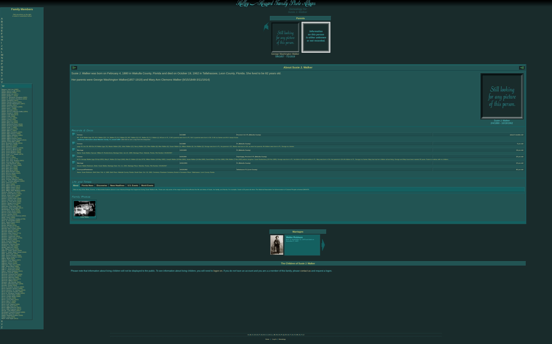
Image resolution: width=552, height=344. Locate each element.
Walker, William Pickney (9, 138)
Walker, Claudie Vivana (9, 102)
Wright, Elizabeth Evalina (10, 315)
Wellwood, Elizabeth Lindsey (11, 219)
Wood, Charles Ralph (9, 295)
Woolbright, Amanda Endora (11, 312)
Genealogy (282, 339)
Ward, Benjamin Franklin (10, 143)
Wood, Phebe (6, 302)
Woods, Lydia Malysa (9, 310)
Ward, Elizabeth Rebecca (10, 148)
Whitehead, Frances (8, 244)
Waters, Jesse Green (9, 195)
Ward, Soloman (7, 176)
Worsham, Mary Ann (8, 314)
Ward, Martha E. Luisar (9, 165)
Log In (274, 339)
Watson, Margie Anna (9, 203)
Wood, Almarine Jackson (10, 288)
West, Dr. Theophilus (9, 220)
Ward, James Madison (9, 151)
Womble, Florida (7, 285)
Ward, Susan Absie (8, 178)
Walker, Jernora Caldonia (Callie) (12, 111)
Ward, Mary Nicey (7, 170)
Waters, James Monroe (9, 193)
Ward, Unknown (7, 182)
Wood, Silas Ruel (7, 306)
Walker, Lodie (6, 116)
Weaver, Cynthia (7, 214)
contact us (305, 271)
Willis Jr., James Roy (8, 269)
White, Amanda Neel (8, 241)
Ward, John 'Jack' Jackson (10, 160)
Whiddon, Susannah (9, 236)
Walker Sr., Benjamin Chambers (12, 97)
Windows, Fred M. (7, 272)
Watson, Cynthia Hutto (9, 198)
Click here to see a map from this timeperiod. (136, 139)
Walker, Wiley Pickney (9, 133)
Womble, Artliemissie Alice (10, 284)
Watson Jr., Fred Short (9, 201)
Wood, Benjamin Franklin (10, 291)
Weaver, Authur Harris (9, 212)
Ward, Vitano (6, 184)
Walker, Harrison (7, 105)
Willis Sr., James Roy (8, 268)
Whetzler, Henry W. (8, 230)
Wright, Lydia (6, 317)
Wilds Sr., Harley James (9, 250)
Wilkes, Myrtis (6, 258)
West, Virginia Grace (8, 222)
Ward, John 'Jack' (7, 159)
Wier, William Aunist (8, 249)
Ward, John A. (6, 157)
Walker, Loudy (6, 119)
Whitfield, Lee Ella (8, 246)
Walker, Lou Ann (7, 118)
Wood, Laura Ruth (8, 299)
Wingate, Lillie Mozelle (9, 282)
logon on (217, 271)
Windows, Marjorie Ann (9, 276)
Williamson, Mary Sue (9, 265)
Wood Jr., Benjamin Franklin (11, 293)
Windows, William (7, 280)
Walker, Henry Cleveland (10, 107)
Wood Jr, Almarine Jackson (10, 287)
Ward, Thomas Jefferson (10, 179)
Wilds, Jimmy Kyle (7, 254)
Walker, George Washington (11, 103)
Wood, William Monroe (9, 307)
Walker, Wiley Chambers (9, 132)
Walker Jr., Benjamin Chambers (12, 99)
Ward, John (6, 156)
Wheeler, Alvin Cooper (9, 228)
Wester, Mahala (7, 225)
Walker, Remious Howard (10, 126)
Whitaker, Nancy (7, 239)
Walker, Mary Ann (7, 121)
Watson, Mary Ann (8, 205)
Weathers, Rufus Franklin (10, 208)
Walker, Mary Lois (7, 122)
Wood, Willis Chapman (9, 309)
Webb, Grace (6, 217)
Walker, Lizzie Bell (7, 114)
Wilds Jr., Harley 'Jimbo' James (12, 252)
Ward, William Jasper (8, 187)
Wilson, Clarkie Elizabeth (10, 271)
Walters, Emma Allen (8, 141)
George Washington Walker (285, 54)
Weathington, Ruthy (8, 209)
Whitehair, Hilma (7, 242)
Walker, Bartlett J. (7, 96)
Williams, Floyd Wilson (9, 260)
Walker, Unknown (7, 129)
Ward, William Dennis (8, 186)
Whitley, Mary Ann (7, 247)
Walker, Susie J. (7, 127)
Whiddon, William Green (9, 238)
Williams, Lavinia (7, 261)
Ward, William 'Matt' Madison (11, 190)
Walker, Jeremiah (7, 110)
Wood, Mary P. (6, 301)
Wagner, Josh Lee (8, 89)
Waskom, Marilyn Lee (9, 192)
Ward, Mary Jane (7, 167)
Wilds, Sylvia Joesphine (9, 257)
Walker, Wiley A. (7, 130)
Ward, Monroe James (9, 173)
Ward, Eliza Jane (7, 144)
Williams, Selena (7, 263)
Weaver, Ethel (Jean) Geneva (11, 216)
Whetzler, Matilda (7, 231)
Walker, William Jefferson (10, 135)
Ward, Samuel (6, 175)
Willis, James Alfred (8, 266)
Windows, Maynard (8, 277)
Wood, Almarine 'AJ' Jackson (11, 290)
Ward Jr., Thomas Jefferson (11, 181)
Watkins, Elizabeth (8, 197)
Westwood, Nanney (8, 227)
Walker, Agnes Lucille (9, 91)
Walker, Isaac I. (7, 108)
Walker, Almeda (7, 92)
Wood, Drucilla (7, 298)
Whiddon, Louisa (7, 235)
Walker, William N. (7, 137)
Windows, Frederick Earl (9, 274)
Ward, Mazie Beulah (8, 171)
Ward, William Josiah (8, 189)
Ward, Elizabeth (7, 146)
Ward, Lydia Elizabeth (9, 163)
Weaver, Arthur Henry (9, 211)
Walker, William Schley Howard (12, 140)
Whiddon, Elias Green (9, 233)
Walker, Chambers (8, 100)
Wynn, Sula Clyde (7, 318)
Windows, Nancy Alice (9, 279)
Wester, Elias (6, 223)
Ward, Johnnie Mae (8, 162)
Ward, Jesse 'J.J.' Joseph (10, 154)
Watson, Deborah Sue (9, 200)
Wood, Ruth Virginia (8, 304)
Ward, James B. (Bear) (9, 149)
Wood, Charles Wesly (9, 296)
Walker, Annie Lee (8, 94)
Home (267, 339)
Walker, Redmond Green (10, 124)
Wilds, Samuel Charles (9, 255)
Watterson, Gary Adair (9, 206)
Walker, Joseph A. (7, 113)
